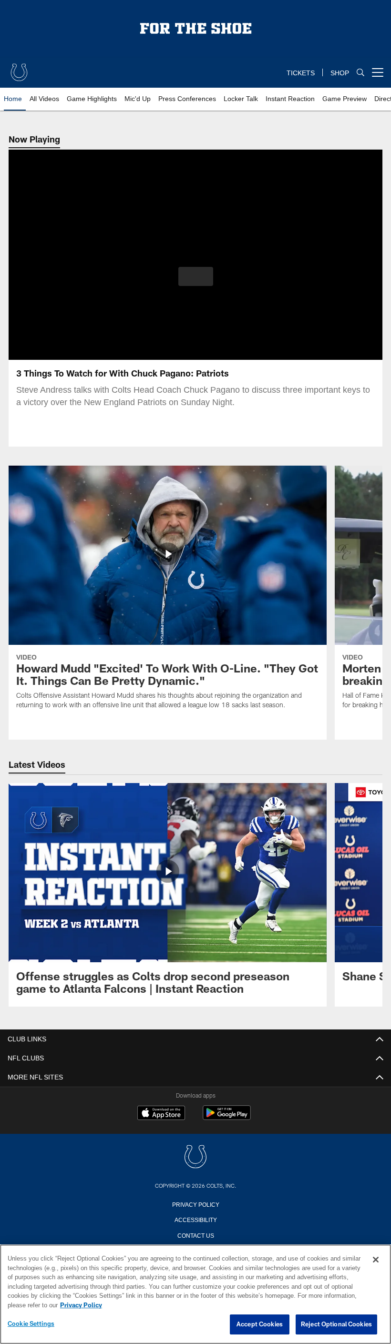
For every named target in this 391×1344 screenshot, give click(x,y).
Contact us (195, 1235)
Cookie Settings (31, 1324)
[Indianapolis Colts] (195, 1157)
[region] (195, 1294)
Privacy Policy (195, 1204)
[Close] (375, 1260)
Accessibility (195, 1219)
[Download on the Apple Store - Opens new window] (161, 1114)
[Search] (360, 72)
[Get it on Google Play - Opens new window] (226, 1117)
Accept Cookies (260, 1324)
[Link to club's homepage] (19, 68)
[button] (196, 276)
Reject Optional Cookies (336, 1324)
